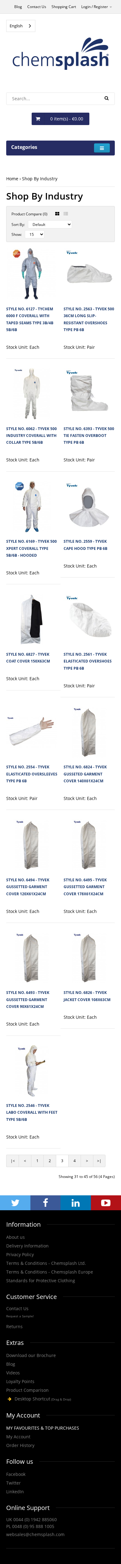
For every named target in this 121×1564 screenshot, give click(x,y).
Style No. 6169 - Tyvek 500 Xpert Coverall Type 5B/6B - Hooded (31, 548)
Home (12, 179)
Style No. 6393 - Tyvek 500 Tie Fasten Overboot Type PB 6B (89, 435)
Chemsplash (60, 1399)
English (16, 26)
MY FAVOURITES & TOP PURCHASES (42, 1428)
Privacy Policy (20, 1254)
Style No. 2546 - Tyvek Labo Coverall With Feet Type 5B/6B (31, 1112)
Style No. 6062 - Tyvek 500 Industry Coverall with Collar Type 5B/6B (31, 435)
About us (15, 1237)
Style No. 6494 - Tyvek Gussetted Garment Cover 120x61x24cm (27, 887)
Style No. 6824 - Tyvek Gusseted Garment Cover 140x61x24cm (85, 774)
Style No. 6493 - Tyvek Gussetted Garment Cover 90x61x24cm (27, 999)
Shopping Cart (64, 6)
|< (13, 1160)
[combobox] (20, 26)
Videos (13, 1373)
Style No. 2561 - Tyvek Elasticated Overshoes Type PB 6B (88, 661)
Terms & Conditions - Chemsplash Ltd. (46, 1263)
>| (99, 1160)
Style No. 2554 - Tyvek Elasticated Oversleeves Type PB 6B (31, 774)
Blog (18, 6)
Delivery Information (27, 1246)
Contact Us (36, 6)
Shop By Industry (39, 179)
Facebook (15, 1474)
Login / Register (95, 6)
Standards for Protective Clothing (40, 1280)
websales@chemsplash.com (35, 1534)
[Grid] (57, 214)
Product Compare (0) (29, 214)
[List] (65, 214)
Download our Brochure (31, 1355)
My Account (18, 1437)
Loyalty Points (20, 1381)
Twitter (13, 1483)
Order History (20, 1445)
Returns (14, 1326)
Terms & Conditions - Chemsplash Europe (49, 1272)
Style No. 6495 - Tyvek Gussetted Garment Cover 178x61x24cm (85, 887)
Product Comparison (27, 1390)
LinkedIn (15, 1491)
